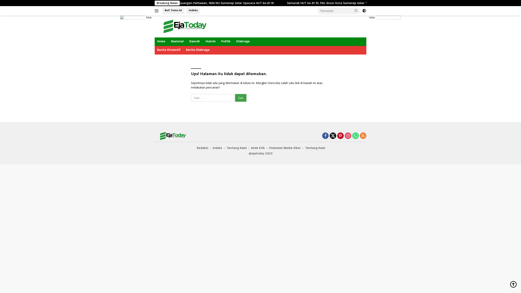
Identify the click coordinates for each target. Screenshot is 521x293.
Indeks (193, 10)
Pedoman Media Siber (285, 148)
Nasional (177, 42)
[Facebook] (325, 136)
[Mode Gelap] (364, 10)
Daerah (194, 42)
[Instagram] (348, 136)
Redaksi (202, 148)
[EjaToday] (185, 26)
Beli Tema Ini (173, 10)
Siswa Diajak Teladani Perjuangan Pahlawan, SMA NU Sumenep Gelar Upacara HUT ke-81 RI (200, 3)
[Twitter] (333, 136)
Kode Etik (258, 148)
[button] (356, 10)
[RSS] (363, 136)
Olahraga (243, 42)
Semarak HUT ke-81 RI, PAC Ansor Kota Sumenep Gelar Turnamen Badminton (333, 3)
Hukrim (211, 42)
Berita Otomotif (168, 50)
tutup (149, 17)
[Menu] (157, 10)
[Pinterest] (340, 136)
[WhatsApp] (355, 136)
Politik (225, 42)
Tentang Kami (237, 148)
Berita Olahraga (197, 50)
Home (161, 42)
